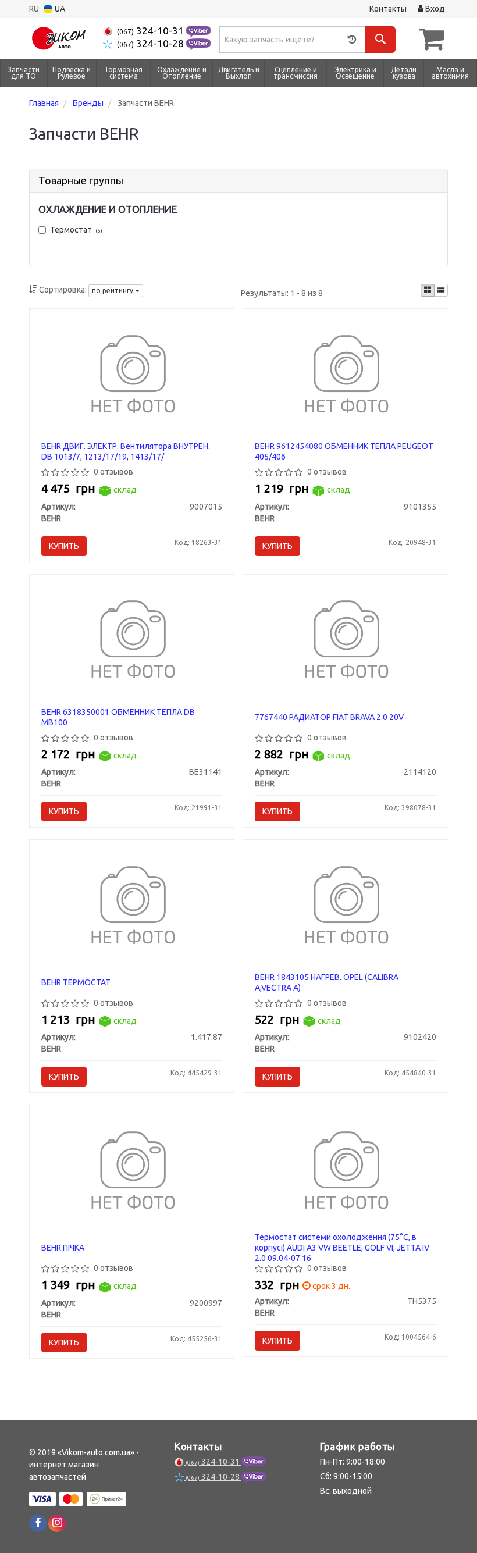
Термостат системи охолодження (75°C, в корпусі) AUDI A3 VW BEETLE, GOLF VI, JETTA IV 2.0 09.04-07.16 (342, 1248)
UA (59, 8)
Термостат (76, 229)
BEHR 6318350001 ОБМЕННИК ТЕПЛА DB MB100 (118, 717)
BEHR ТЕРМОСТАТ (76, 982)
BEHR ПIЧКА (62, 1247)
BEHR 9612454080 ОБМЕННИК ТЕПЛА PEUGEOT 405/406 (344, 451)
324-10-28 (151, 43)
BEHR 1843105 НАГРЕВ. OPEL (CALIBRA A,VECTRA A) (326, 982)
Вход (434, 8)
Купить (64, 546)
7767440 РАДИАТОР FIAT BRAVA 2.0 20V (329, 717)
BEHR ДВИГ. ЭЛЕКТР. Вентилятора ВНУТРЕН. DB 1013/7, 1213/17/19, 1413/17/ (125, 451)
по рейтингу (113, 290)
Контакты (388, 8)
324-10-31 (151, 30)
